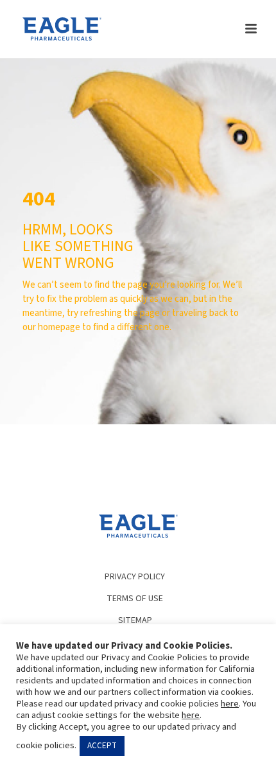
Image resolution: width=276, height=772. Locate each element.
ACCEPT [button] (102, 745)
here (230, 703)
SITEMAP (135, 620)
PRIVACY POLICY (135, 576)
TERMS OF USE (135, 598)
